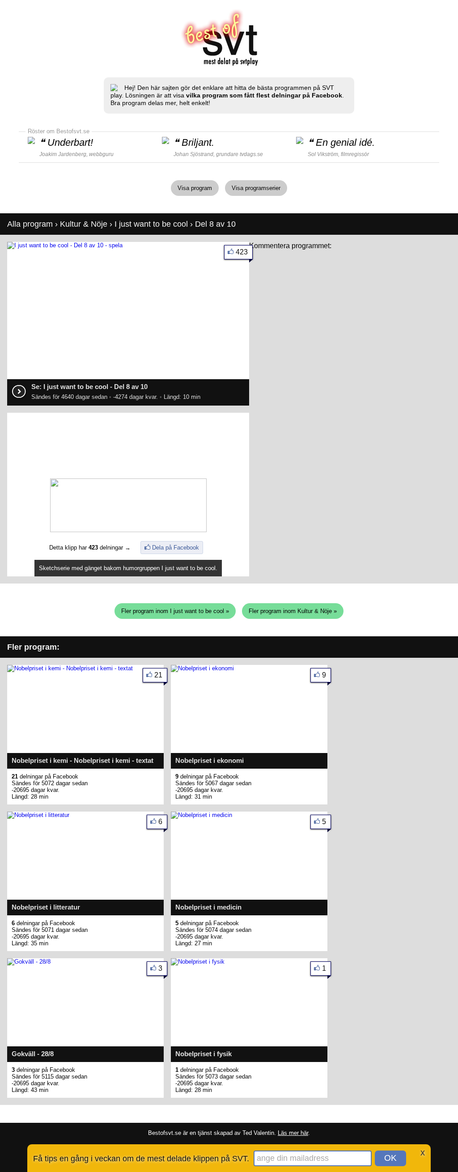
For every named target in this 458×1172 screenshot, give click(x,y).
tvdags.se (251, 154)
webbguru (101, 154)
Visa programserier (256, 188)
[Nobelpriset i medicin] (201, 815)
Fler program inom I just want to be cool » (175, 611)
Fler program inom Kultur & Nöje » (293, 611)
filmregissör (355, 154)
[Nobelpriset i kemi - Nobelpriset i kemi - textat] (70, 668)
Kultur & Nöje (83, 224)
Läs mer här (293, 1133)
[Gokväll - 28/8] (29, 961)
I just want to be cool (151, 224)
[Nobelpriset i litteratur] (38, 815)
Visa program (195, 188)
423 (242, 252)
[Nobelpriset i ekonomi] (202, 668)
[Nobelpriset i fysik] (198, 961)
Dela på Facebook (175, 547)
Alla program (30, 224)
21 (158, 675)
